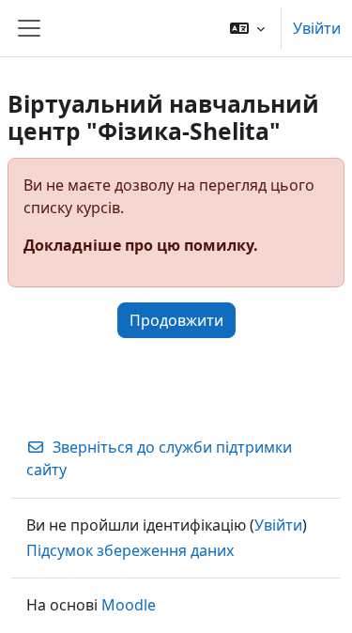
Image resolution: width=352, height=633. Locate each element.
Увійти (317, 28)
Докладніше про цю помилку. (140, 245)
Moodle (128, 604)
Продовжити (176, 320)
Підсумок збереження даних (130, 550)
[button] (247, 28)
